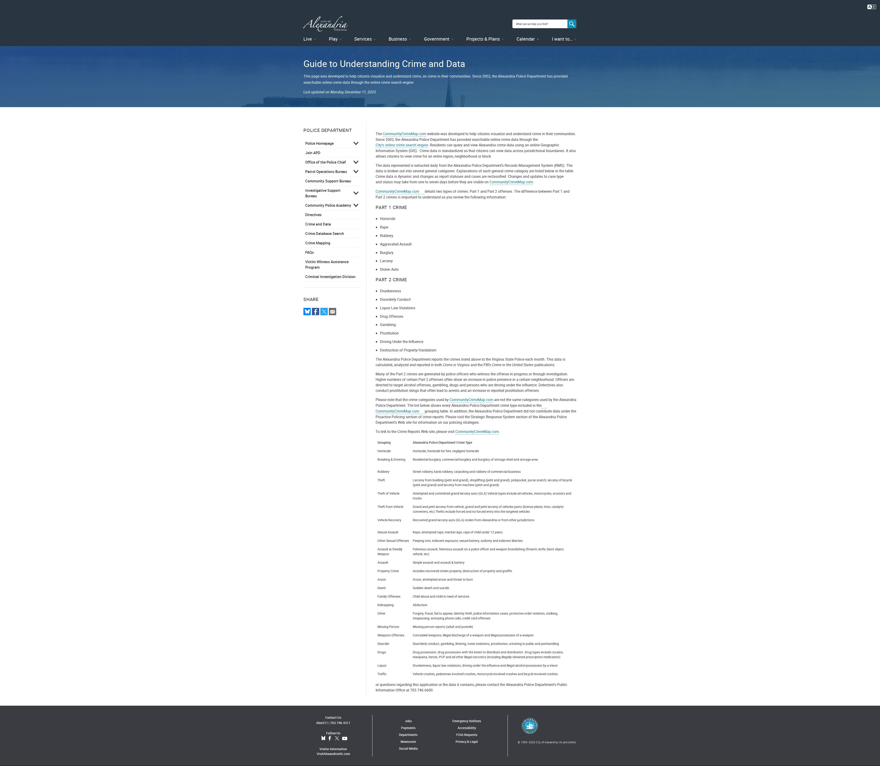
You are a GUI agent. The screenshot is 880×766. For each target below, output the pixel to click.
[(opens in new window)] (544, 405)
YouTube (344, 738)
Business (398, 39)
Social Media (408, 748)
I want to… (562, 39)
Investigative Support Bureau (323, 193)
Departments (408, 735)
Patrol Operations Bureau (326, 171)
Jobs (408, 721)
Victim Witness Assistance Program (327, 264)
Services (363, 39)
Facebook (330, 738)
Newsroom (408, 741)
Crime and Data (318, 224)
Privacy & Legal (467, 741)
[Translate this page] (871, 6)
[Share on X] (324, 311)
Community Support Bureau (328, 181)
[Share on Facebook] (315, 311)
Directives (313, 214)
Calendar (526, 39)
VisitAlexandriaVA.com (333, 754)
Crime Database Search (324, 233)
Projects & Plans (483, 39)
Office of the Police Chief (325, 162)
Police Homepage (319, 143)
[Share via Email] (332, 311)
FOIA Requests (466, 735)
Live (307, 39)
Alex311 (322, 723)
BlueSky (323, 738)
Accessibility (467, 728)
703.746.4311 (340, 723)
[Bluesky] (307, 311)
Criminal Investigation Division (330, 276)
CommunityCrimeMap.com (404, 133)
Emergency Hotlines (466, 721)
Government (436, 39)
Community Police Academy (328, 205)
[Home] (325, 24)
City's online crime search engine (402, 145)
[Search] (572, 23)
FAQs (309, 252)
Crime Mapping (317, 242)
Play (333, 39)
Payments (408, 728)
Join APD (312, 152)
